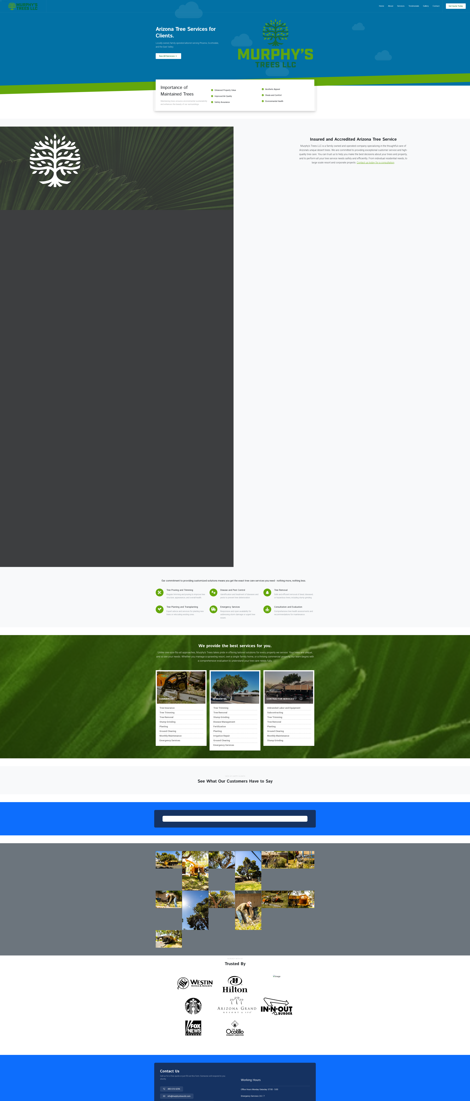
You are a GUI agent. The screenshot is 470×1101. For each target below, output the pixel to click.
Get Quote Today (456, 6)
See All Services (167, 56)
